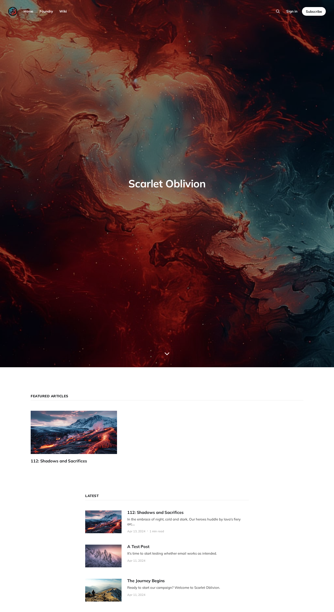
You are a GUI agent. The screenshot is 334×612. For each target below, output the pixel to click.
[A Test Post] (167, 556)
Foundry (46, 11)
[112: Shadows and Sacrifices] (77, 437)
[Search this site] (277, 11)
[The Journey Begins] (167, 590)
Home (28, 11)
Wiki (63, 11)
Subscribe (314, 11)
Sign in (291, 11)
